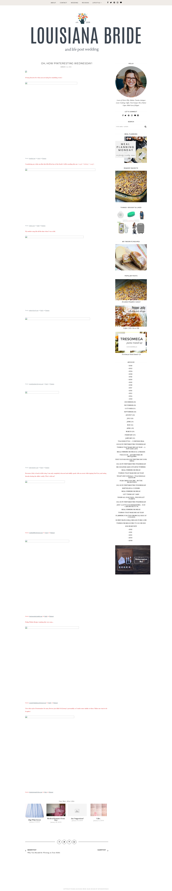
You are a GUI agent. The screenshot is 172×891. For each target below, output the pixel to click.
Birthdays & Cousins (131, 488)
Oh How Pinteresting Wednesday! (131, 444)
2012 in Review (131, 526)
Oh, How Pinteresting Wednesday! (131, 464)
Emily (41, 310)
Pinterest (44, 158)
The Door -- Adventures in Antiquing (131, 455)
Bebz (45, 792)
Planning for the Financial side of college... (131, 516)
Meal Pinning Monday (131, 470)
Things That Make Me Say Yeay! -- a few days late (131, 448)
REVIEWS (85, 3)
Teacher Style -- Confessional (131, 441)
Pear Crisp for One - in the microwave (131, 481)
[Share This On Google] (74, 842)
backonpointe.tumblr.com (35, 616)
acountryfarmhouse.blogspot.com (37, 703)
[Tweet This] (64, 842)
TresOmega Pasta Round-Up (131, 354)
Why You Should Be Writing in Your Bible (131, 460)
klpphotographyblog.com (35, 792)
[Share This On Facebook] (59, 842)
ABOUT (53, 3)
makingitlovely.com (33, 310)
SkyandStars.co (103, 889)
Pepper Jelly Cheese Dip (131, 328)
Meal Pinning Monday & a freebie (131, 452)
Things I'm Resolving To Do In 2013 (131, 523)
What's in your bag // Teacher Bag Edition (131, 476)
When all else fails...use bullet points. (131, 498)
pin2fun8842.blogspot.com (36, 532)
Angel (38, 158)
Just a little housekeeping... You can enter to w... (131, 505)
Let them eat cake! (131, 494)
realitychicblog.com (33, 467)
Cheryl (46, 532)
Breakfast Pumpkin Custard (131, 302)
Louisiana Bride (80, 889)
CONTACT (63, 3)
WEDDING (74, 3)
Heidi (45, 616)
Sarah (38, 225)
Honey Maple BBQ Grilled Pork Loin (131, 520)
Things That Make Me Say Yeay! (131, 473)
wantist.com (32, 225)
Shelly (49, 703)
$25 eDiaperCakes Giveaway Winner (131, 467)
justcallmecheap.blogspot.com (36, 384)
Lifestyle (97, 3)
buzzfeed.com (32, 158)
